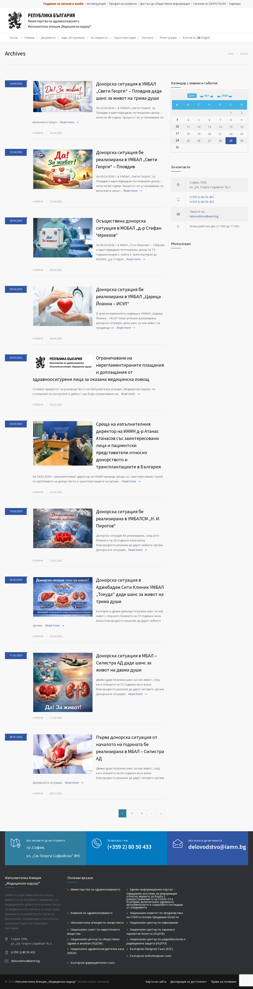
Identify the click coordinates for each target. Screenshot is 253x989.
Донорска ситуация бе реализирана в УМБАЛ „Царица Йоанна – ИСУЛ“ (128, 296)
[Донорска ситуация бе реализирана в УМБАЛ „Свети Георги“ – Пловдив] (63, 169)
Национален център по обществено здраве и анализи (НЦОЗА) (93, 941)
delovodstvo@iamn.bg (204, 216)
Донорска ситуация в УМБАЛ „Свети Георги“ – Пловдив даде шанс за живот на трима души (129, 91)
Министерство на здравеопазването (95, 889)
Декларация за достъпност (188, 981)
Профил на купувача (123, 4)
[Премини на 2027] (230, 96)
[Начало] (7, 37)
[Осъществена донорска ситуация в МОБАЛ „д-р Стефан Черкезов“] (63, 237)
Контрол (148, 37)
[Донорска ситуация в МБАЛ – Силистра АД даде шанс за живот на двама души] (63, 682)
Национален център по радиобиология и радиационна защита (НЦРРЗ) (155, 941)
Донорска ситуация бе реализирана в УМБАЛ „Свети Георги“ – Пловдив (126, 159)
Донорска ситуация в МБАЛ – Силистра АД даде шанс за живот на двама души (126, 663)
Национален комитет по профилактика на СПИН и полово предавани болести (154, 915)
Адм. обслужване (73, 37)
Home (230, 54)
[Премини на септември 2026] (211, 96)
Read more (67, 122)
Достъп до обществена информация (165, 4)
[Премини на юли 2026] (201, 96)
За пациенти (99, 37)
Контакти (189, 37)
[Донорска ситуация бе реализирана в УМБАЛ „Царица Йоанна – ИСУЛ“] (63, 306)
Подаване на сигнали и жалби (63, 4)
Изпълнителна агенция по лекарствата (97, 922)
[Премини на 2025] (218, 96)
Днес (192, 95)
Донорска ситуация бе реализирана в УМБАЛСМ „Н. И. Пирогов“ (128, 518)
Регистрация (168, 37)
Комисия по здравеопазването (91, 913)
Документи (48, 37)
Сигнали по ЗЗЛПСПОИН (209, 4)
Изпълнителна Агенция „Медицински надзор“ (45, 981)
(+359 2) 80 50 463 (202, 197)
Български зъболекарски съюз (150, 956)
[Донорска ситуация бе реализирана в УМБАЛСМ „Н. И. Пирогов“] (63, 528)
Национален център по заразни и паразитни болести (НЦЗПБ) (150, 931)
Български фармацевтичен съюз (93, 963)
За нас (14, 37)
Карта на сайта (156, 981)
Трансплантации (125, 37)
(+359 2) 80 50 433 (202, 202)
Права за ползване (223, 981)
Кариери (235, 4)
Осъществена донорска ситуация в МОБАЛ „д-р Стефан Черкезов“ (128, 228)
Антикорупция (96, 4)
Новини (30, 37)
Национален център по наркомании (154, 922)
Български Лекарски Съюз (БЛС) (151, 949)
